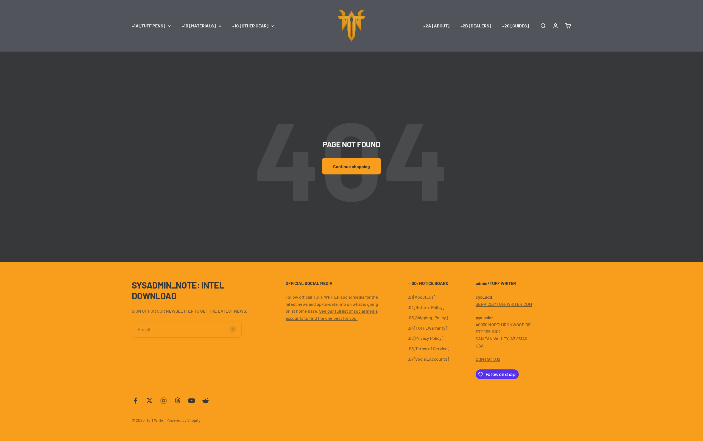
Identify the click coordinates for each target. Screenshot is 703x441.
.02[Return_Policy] (426, 307)
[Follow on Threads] (177, 400)
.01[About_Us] (421, 296)
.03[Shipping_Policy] (428, 317)
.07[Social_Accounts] (428, 358)
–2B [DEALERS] (476, 25)
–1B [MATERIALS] (199, 25)
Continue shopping (351, 166)
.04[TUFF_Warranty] (427, 327)
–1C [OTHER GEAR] (250, 25)
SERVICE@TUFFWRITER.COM (504, 304)
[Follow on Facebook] (135, 400)
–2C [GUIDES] (515, 25)
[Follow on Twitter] (149, 400)
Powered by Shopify (183, 420)
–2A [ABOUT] (436, 25)
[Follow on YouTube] (191, 400)
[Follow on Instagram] (163, 400)
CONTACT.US (488, 359)
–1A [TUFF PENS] (148, 25)
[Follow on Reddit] (205, 400)
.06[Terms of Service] (428, 348)
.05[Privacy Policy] (425, 338)
